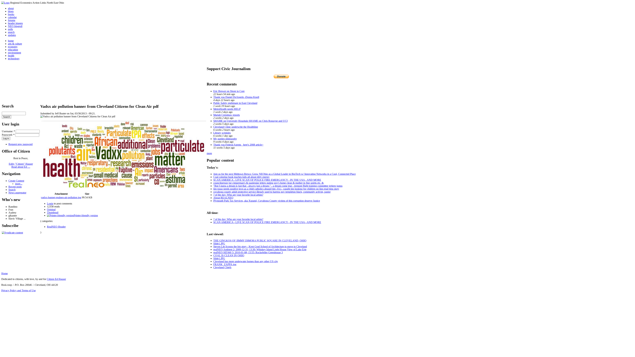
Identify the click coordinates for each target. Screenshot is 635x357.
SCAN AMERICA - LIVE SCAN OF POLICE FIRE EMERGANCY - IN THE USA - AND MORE (267, 179)
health (11, 55)
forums (11, 20)
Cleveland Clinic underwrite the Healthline (235, 126)
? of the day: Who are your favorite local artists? (238, 194)
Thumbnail (52, 212)
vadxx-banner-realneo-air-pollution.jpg (61, 197)
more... (18, 183)
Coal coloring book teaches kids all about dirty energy (241, 177)
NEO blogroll (15, 26)
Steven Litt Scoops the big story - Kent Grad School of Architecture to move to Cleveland (260, 246)
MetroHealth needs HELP (227, 109)
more (209, 153)
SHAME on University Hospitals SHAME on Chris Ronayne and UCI (250, 120)
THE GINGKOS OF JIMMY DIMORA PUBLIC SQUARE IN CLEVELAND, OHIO (259, 240)
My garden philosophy (225, 138)
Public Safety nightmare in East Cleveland (235, 103)
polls (10, 29)
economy (13, 46)
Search (12, 189)
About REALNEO (223, 197)
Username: (8, 131)
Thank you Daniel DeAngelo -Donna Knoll (236, 97)
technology (14, 58)
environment (14, 52)
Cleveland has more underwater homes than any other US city (245, 261)
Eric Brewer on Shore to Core (229, 91)
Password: (8, 134)
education (13, 49)
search (11, 32)
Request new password (20, 144)
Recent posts (15, 186)
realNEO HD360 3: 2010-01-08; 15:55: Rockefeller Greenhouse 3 (248, 252)
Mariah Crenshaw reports (226, 115)
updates (12, 35)
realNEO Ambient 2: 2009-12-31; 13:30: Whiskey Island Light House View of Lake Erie (259, 249)
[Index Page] (5, 2)
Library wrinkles (222, 132)
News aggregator (17, 192)
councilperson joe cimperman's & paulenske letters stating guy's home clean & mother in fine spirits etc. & (268, 182)
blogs (11, 11)
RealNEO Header (56, 226)
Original (51, 209)
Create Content (16, 180)
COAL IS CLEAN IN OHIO (228, 255)
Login (50, 203)
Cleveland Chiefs (222, 267)
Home (4, 273)
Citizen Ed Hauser (56, 279)
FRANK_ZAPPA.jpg (224, 264)
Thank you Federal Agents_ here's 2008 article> (238, 144)
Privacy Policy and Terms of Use (18, 290)
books (11, 14)
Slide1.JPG (219, 243)
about (11, 8)
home (11, 40)
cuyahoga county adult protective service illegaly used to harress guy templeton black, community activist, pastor (272, 191)
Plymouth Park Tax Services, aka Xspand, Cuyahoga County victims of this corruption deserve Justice (266, 200)
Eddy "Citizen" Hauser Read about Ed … (21, 165)
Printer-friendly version (86, 215)
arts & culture (15, 43)
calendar (12, 17)
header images (15, 23)
